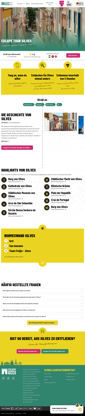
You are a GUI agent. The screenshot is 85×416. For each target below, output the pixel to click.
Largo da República (11, 122)
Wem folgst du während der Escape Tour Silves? (17, 290)
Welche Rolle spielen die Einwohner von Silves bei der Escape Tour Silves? (24, 316)
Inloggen (69, 4)
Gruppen (19, 3)
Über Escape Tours (49, 3)
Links (24, 413)
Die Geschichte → (28, 104)
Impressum (18, 413)
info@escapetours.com (72, 373)
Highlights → (39, 104)
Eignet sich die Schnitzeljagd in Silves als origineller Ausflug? (20, 303)
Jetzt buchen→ (73, 55)
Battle (28, 3)
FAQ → (59, 104)
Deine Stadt (47, 373)
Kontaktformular (70, 379)
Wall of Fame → (50, 104)
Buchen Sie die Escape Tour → (28, 351)
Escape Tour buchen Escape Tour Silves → (17, 147)
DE (80, 3)
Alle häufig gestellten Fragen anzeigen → (42, 323)
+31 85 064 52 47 (70, 376)
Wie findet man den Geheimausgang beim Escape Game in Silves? (22, 297)
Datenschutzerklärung (7, 413)
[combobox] (80, 3)
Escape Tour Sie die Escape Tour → (55, 351)
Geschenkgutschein (37, 3)
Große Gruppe (48, 376)
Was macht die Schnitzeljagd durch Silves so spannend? (19, 310)
